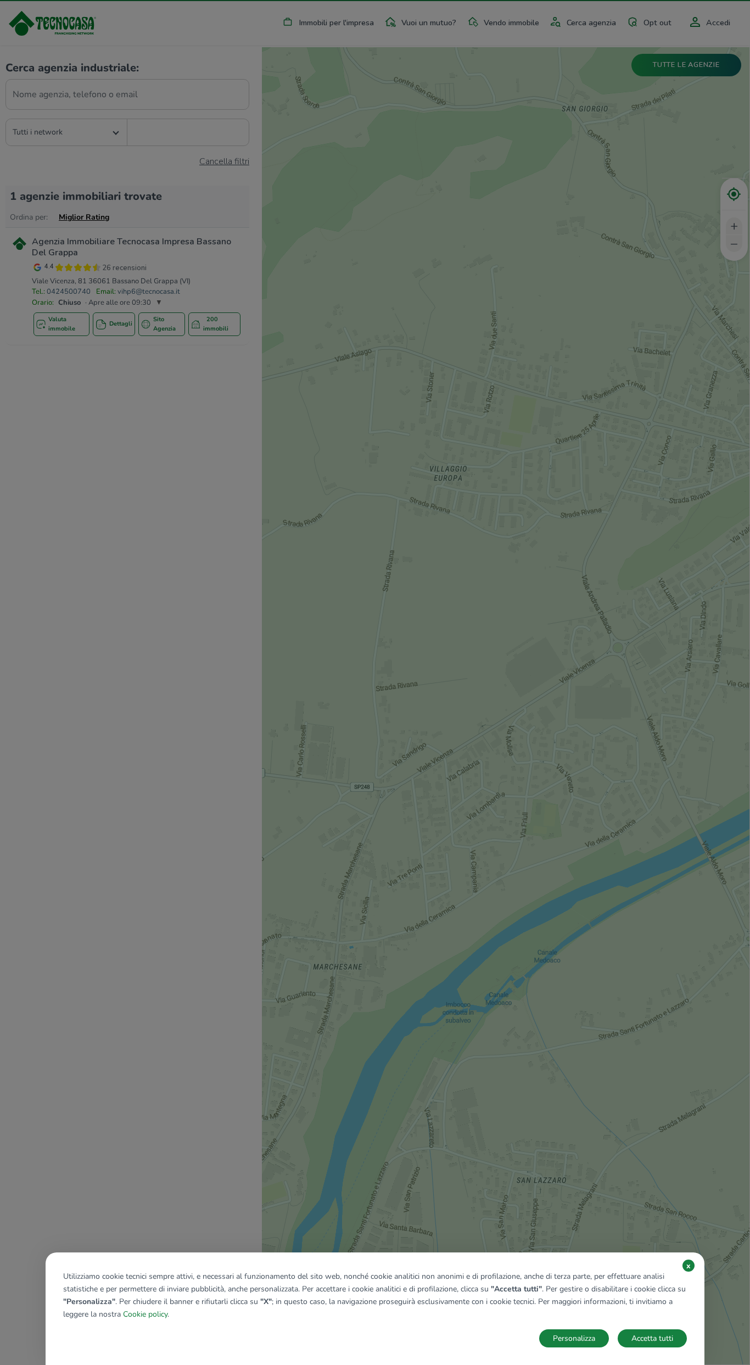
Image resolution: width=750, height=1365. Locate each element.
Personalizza (574, 1338)
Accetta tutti (652, 1338)
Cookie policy (145, 1314)
